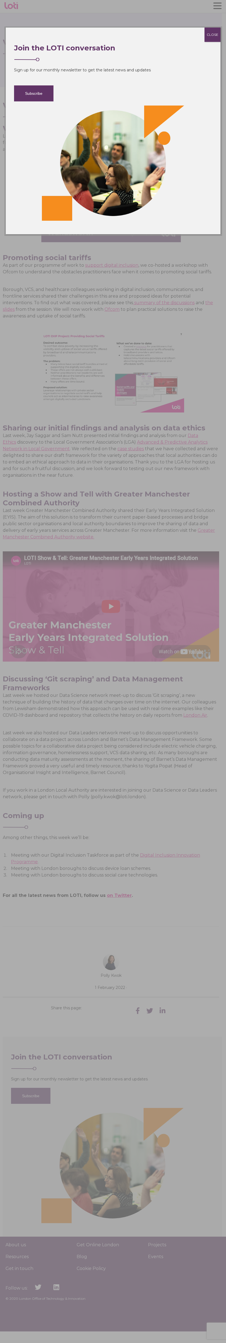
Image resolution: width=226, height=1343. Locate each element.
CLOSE (212, 35)
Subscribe (33, 93)
